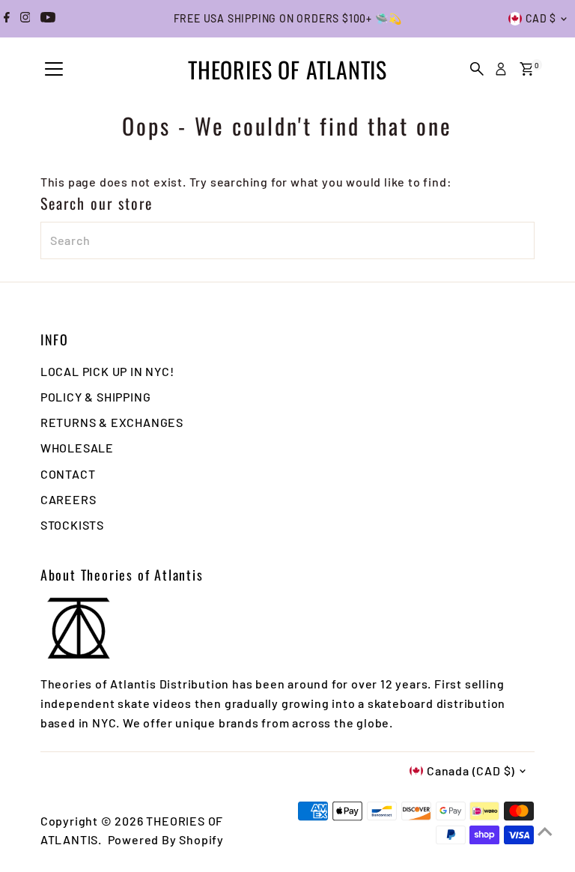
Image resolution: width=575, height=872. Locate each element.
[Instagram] (25, 19)
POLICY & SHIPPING (95, 397)
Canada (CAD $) (471, 770)
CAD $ (541, 18)
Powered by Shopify (166, 839)
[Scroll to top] (545, 831)
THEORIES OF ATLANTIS (287, 69)
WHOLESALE (77, 447)
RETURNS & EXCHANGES (111, 422)
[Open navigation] (53, 69)
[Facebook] (6, 19)
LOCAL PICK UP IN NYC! (107, 371)
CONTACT (68, 474)
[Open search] (477, 69)
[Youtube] (48, 19)
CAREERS (68, 499)
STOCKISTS (72, 525)
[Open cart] (527, 69)
